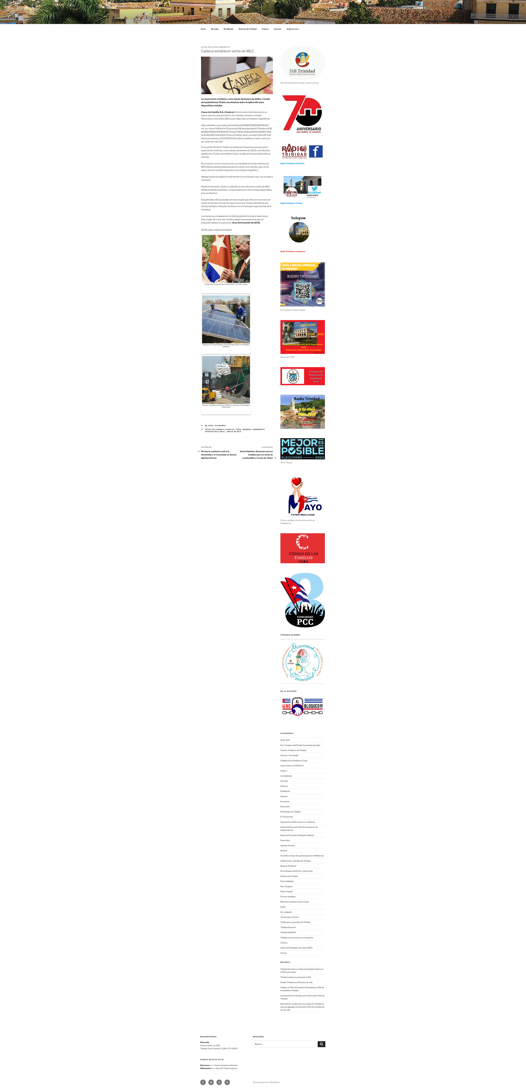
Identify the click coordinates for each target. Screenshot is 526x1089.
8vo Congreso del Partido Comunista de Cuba (300, 745)
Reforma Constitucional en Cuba (294, 902)
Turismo (277, 29)
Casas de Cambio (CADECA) (220, 429)
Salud (282, 907)
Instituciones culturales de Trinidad (295, 861)
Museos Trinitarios (288, 866)
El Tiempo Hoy (286, 817)
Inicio (203, 29)
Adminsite (224, 47)
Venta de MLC (234, 432)
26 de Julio (285, 740)
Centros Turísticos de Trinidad (293, 750)
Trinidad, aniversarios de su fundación (296, 937)
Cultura (265, 29)
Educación (285, 806)
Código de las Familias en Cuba (293, 760)
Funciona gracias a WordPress (266, 1082)
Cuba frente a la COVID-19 (292, 765)
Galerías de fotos (287, 845)
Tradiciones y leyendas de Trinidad (295, 922)
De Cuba (214, 29)
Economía (220, 426)
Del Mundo (228, 29)
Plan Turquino (286, 886)
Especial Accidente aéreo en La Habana (297, 822)
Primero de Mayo (287, 896)
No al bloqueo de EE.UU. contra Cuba (296, 871)
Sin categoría (286, 912)
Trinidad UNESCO (288, 932)
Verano (283, 953)
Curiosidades (286, 776)
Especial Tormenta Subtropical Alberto (297, 835)
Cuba (238, 429)
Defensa (284, 786)
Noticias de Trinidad (247, 29)
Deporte (284, 796)
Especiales (285, 840)
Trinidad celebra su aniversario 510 (295, 977)
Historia (283, 850)
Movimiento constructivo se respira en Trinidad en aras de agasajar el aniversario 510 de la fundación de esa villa (302, 1007)
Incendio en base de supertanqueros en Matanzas (302, 855)
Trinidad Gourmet (288, 927)
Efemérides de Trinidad (290, 812)
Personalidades (287, 881)
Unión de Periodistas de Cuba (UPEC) (296, 948)
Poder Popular (286, 891)
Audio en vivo (292, 29)
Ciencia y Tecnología (289, 755)
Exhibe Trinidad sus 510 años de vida (296, 982)
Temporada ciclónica (289, 917)
